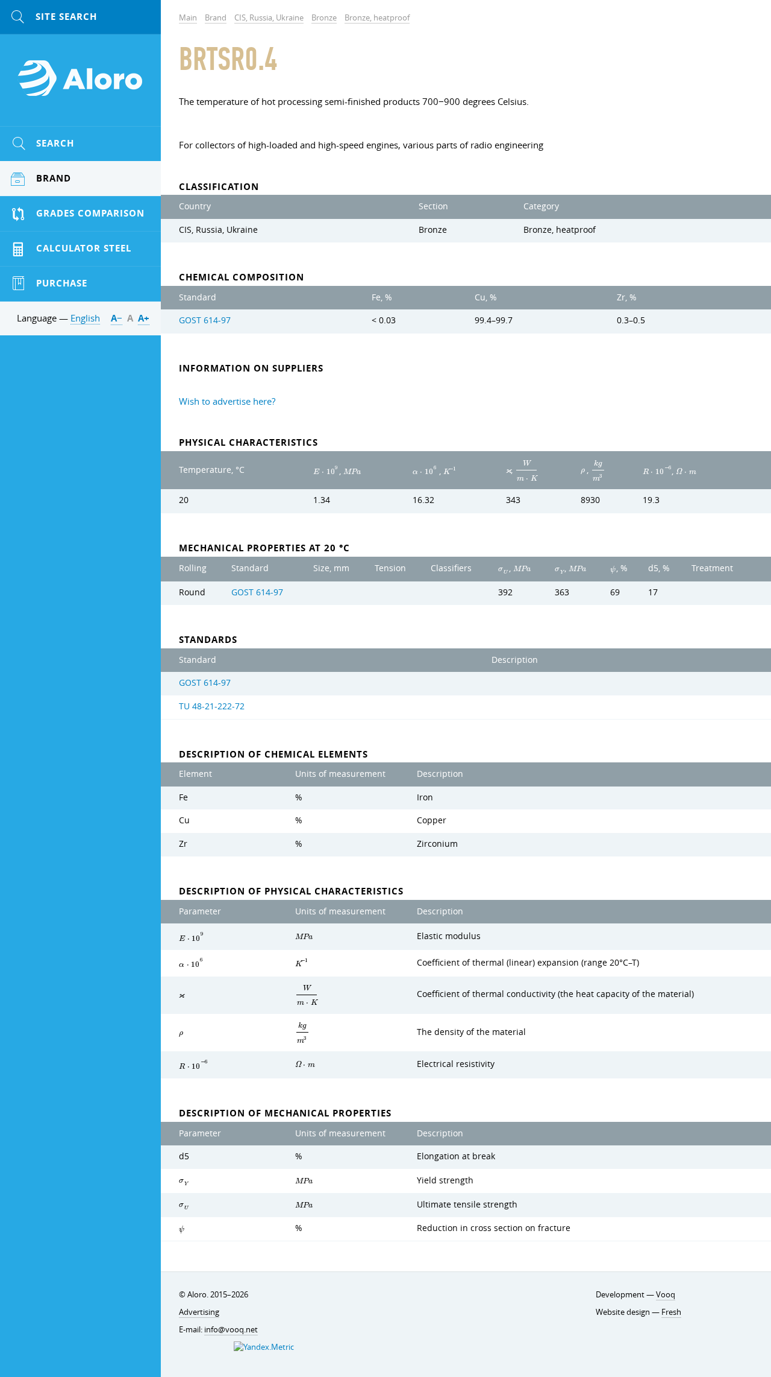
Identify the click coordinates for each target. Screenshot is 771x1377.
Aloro (80, 85)
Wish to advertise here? (227, 401)
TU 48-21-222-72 (212, 706)
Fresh (671, 1311)
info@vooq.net (231, 1329)
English (85, 318)
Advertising (199, 1311)
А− (116, 318)
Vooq (665, 1294)
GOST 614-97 (205, 320)
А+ (143, 318)
